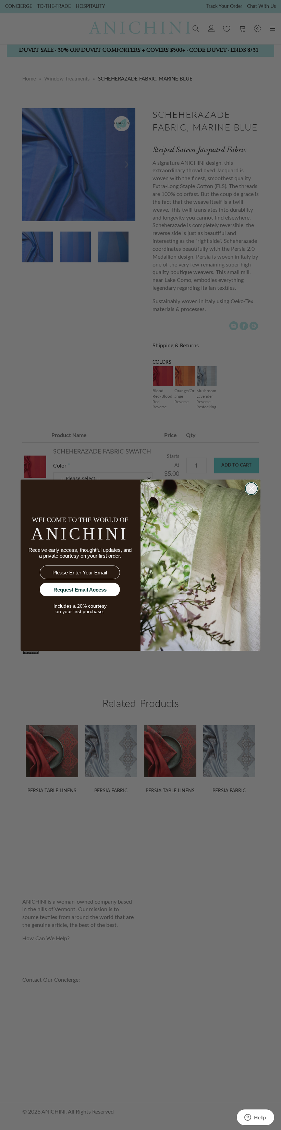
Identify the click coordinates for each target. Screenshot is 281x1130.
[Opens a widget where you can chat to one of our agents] (255, 1118)
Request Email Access (80, 590)
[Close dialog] (251, 488)
